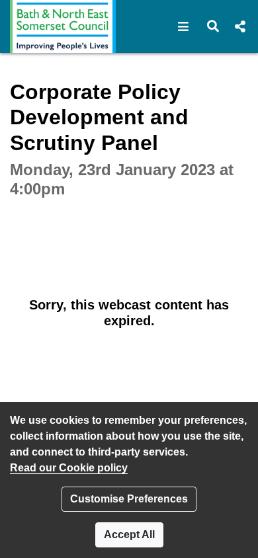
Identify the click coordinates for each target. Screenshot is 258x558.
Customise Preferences (129, 498)
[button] (183, 26)
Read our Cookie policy (69, 467)
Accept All (129, 534)
